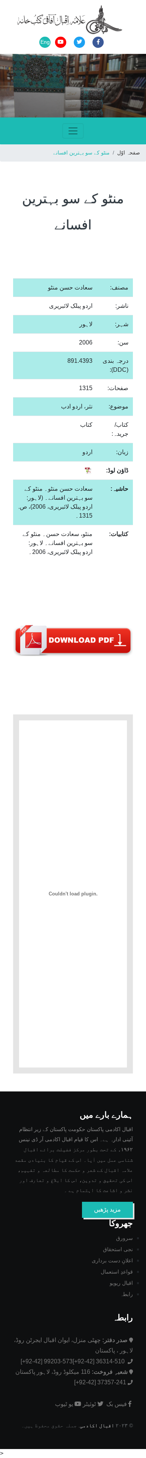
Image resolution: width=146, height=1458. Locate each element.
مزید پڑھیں (107, 1209)
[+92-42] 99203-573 (47, 1361)
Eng (45, 42)
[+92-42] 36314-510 (99, 1361)
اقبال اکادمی (97, 1425)
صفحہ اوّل (128, 153)
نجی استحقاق (118, 1249)
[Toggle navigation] (73, 130)
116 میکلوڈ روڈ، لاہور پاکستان (71, 1372)
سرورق (124, 1238)
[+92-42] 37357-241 (100, 1382)
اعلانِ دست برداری (112, 1261)
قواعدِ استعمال (117, 1272)
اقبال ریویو (121, 1283)
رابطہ (126, 1294)
